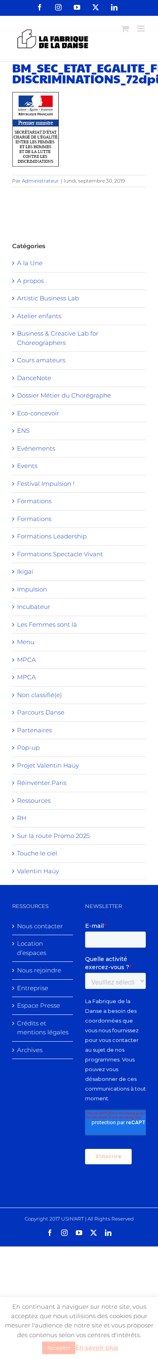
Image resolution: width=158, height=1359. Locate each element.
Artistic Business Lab (48, 298)
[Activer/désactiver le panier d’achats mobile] (125, 28)
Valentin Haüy (38, 871)
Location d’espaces (31, 948)
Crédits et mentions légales (42, 1027)
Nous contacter (40, 926)
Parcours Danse (40, 712)
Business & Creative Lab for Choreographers (57, 338)
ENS (23, 430)
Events (27, 466)
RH (21, 818)
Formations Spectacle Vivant (60, 554)
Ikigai (25, 571)
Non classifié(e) (39, 695)
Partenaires (34, 730)
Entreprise (32, 988)
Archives (30, 1050)
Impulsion (32, 589)
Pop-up (28, 747)
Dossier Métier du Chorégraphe (64, 395)
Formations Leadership (52, 536)
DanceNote (34, 378)
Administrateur (40, 181)
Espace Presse (38, 1005)
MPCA (26, 660)
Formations (34, 501)
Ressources (34, 800)
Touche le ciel (37, 853)
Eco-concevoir (38, 413)
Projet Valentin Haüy (48, 765)
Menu (25, 642)
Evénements (36, 448)
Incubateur (33, 606)
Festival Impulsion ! (46, 483)
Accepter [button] (58, 1347)
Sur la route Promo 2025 (53, 836)
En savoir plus (96, 1347)
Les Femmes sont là (47, 624)
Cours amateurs (41, 360)
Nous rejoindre (39, 970)
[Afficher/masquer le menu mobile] (141, 28)
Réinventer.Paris (41, 783)
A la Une (30, 263)
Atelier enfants (39, 316)
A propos (30, 281)
